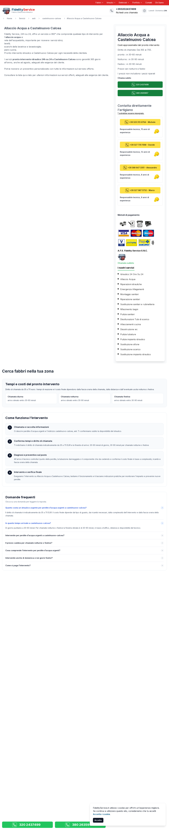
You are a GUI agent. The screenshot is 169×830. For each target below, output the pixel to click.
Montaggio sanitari (129, 294)
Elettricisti (123, 2)
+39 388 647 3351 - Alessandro (142, 167)
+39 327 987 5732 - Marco (142, 190)
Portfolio (136, 2)
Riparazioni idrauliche (131, 284)
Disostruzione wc (129, 329)
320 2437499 (142, 84)
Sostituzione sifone (129, 344)
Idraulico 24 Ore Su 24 (131, 274)
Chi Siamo (159, 2)
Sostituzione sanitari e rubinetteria (137, 304)
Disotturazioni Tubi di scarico (134, 319)
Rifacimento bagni (129, 309)
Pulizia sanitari (127, 314)
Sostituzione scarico (130, 349)
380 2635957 (142, 93)
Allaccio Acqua (127, 279)
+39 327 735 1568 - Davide (142, 145)
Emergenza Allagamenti (132, 289)
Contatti (148, 2)
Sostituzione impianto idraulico (135, 354)
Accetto (98, 820)
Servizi (22, 18)
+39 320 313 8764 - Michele (142, 122)
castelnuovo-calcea (51, 18)
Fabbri (98, 2)
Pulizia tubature (128, 334)
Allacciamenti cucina (130, 324)
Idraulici (110, 2)
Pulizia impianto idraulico (132, 339)
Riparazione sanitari (130, 299)
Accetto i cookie (101, 814)
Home (9, 18)
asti (34, 18)
